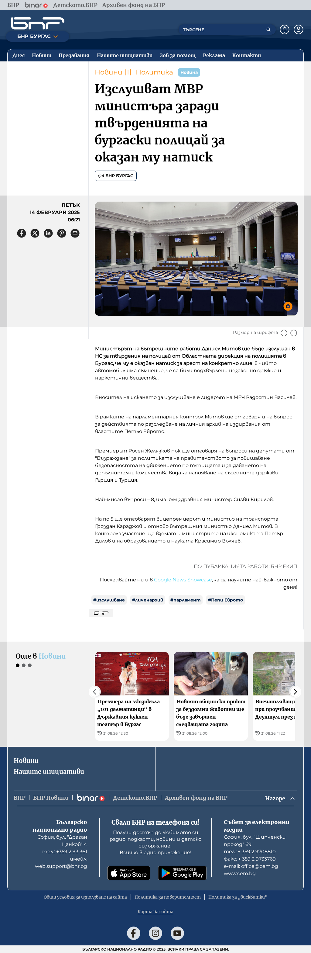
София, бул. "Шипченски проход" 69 (255, 840)
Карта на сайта (155, 911)
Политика (154, 72)
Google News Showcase (183, 580)
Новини (108, 72)
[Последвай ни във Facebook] (133, 933)
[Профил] (298, 29)
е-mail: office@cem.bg (251, 866)
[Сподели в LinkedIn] (48, 233)
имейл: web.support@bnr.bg (61, 862)
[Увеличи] (284, 333)
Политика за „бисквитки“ (238, 897)
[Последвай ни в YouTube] (177, 933)
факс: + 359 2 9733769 (250, 859)
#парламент (185, 600)
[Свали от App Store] (129, 873)
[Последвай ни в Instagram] (155, 933)
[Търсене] (268, 29)
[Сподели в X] (35, 233)
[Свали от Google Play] (182, 873)
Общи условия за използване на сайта (85, 897)
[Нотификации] (284, 29)
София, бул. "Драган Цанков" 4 (62, 840)
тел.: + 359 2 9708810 (250, 851)
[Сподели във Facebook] (21, 233)
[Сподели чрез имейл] (75, 233)
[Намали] (293, 333)
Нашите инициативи (49, 771)
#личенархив (147, 600)
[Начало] (37, 23)
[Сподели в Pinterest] (62, 233)
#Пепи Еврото (225, 600)
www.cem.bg (240, 873)
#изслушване (109, 600)
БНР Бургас (119, 175)
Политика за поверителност (168, 897)
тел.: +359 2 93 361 (64, 851)
